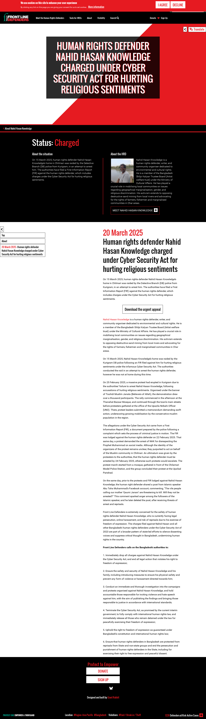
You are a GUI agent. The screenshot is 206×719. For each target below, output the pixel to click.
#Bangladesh (100, 715)
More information (96, 7)
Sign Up (164, 17)
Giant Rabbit (113, 697)
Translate (199, 29)
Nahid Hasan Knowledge (116, 319)
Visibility (101, 17)
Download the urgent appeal (143, 309)
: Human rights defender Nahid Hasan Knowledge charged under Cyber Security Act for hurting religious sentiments (23, 250)
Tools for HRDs (76, 17)
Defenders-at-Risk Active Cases (182, 715)
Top (3, 235)
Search (113, 17)
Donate (153, 17)
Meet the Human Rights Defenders (50, 17)
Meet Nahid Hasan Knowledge (133, 210)
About (4, 241)
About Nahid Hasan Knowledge (18, 128)
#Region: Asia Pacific (83, 715)
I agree (163, 4)
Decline (178, 4)
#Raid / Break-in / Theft (130, 715)
